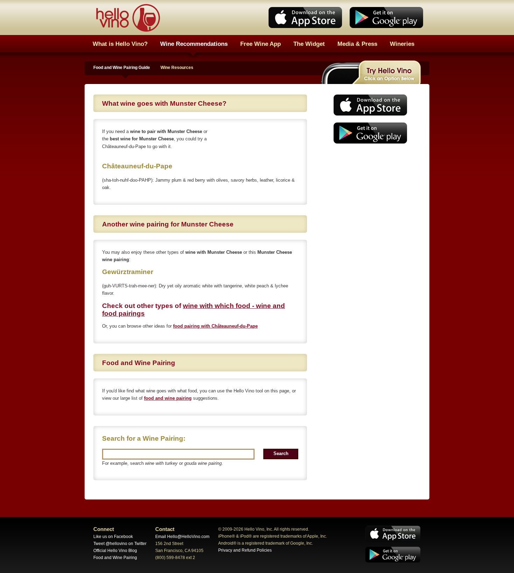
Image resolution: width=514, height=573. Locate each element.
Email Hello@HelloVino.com (182, 536)
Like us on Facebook (113, 536)
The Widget (309, 43)
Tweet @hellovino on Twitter (120, 543)
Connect (103, 529)
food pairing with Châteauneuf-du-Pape (215, 326)
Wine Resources (176, 67)
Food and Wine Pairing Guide (121, 67)
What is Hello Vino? (120, 43)
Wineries (402, 43)
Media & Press (357, 43)
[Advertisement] (368, 201)
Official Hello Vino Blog (115, 550)
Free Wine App (260, 43)
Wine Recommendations (194, 43)
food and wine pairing (168, 398)
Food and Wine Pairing (115, 557)
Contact (164, 529)
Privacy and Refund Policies (245, 550)
